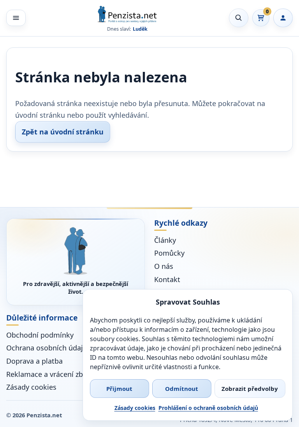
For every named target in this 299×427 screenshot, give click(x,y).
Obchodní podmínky (40, 335)
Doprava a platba (34, 361)
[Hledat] (238, 18)
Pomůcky (169, 253)
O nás (163, 266)
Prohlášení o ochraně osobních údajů (208, 407)
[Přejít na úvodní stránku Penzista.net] (75, 251)
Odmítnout (181, 388)
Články (165, 240)
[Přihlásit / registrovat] (283, 18)
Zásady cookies (134, 407)
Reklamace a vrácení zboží (49, 374)
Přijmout (119, 388)
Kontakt (167, 279)
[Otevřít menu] (16, 18)
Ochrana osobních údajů (46, 347)
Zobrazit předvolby (250, 388)
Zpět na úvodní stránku (63, 131)
